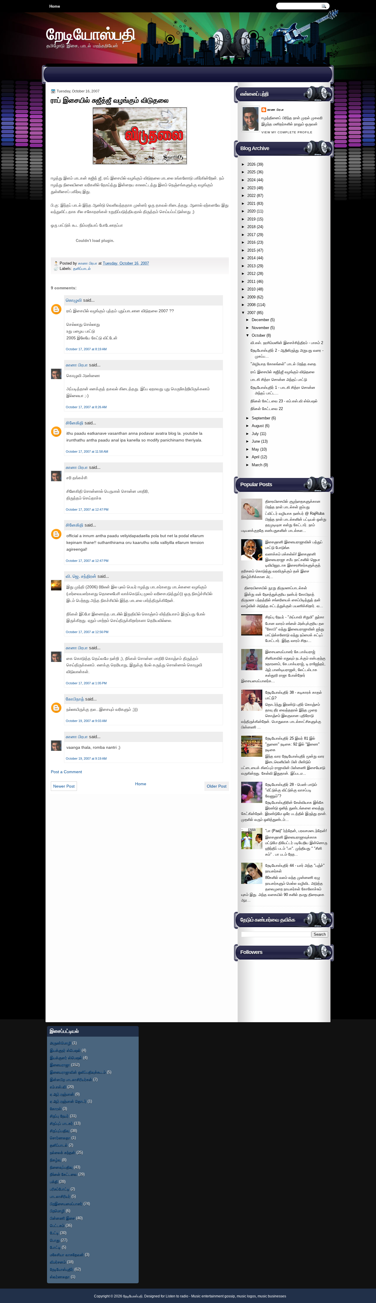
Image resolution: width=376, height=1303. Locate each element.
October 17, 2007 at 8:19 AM (86, 349)
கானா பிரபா (88, 263)
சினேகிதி (74, 422)
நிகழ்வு (55, 1160)
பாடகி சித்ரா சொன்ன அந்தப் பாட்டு (279, 379)
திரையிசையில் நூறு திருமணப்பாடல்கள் (275, 588)
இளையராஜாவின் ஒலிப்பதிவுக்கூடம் (78, 1072)
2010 (251, 289)
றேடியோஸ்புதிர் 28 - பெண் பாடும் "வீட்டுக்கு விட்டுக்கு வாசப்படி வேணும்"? (291, 790)
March (257, 465)
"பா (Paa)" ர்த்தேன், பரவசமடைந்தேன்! (296, 831)
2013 (251, 266)
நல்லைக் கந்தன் (62, 1152)
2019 (251, 219)
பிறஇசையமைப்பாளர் (66, 1203)
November (260, 328)
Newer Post (64, 786)
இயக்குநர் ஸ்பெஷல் (65, 1050)
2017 (251, 235)
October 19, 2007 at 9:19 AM (86, 758)
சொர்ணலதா (60, 1138)
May (255, 449)
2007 (251, 313)
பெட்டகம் (57, 1225)
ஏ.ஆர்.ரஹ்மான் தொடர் (68, 1101)
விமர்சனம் (58, 1262)
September (261, 418)
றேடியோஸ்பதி (91, 34)
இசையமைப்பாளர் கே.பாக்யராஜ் (290, 652)
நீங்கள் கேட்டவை (63, 1174)
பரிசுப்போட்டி (59, 1189)
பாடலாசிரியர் (60, 1196)
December (260, 320)
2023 (251, 188)
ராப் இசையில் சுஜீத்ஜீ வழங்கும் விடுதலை (283, 372)
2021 (251, 203)
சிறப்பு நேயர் (59, 1116)
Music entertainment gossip (213, 1296)
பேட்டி (54, 1233)
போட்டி (55, 1247)
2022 (251, 195)
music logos (246, 1296)
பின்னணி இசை (62, 1218)
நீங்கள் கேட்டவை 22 (267, 408)
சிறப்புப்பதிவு (59, 1130)
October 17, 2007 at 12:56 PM (87, 632)
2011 (251, 281)
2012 (251, 273)
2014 (251, 258)
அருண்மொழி (60, 1043)
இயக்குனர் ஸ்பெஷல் (66, 1057)
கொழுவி (74, 300)
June (256, 441)
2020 (251, 211)
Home (54, 6)
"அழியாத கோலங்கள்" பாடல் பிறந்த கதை (283, 364)
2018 (251, 227)
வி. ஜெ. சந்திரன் (81, 576)
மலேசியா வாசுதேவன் (67, 1254)
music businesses (272, 1296)
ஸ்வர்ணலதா (60, 1276)
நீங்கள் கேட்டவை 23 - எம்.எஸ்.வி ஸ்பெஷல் (284, 401)
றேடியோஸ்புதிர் (61, 1269)
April (255, 457)
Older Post (216, 786)
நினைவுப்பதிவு (61, 1167)
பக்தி (54, 1181)
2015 (251, 250)
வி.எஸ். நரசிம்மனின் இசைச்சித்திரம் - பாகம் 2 (287, 343)
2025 (251, 172)
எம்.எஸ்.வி (58, 1087)
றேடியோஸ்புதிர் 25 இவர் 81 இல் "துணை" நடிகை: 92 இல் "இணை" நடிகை (292, 744)
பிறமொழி (57, 1211)
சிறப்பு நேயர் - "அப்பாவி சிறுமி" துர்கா (294, 617)
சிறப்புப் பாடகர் (61, 1123)
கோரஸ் (55, 1108)
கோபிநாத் (75, 698)
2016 (251, 242)
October (258, 335)
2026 (251, 164)
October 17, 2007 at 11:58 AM (87, 451)
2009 (251, 297)
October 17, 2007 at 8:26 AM (86, 407)
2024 (251, 180)
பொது (55, 1240)
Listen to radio (177, 1296)
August (258, 426)
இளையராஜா (60, 1065)
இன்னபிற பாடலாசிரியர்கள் (71, 1079)
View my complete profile (287, 132)
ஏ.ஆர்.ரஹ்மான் (62, 1094)
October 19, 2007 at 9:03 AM (86, 721)
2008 (251, 305)
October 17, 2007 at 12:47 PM (87, 509)
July (255, 433)
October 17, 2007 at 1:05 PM (86, 683)
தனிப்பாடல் (82, 268)
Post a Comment (66, 771)
